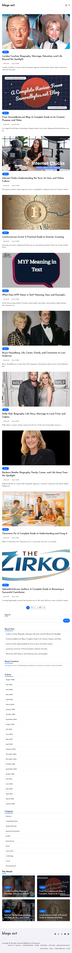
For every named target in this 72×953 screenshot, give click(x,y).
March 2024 (10, 799)
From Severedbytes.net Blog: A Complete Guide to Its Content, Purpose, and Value (33, 639)
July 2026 (9, 684)
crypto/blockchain (12, 821)
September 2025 (11, 719)
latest (5, 52)
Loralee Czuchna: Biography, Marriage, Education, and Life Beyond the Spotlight (33, 634)
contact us (11, 945)
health (8, 836)
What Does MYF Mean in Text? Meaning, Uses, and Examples (33, 295)
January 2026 (10, 709)
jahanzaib (6, 63)
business (8, 816)
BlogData (26, 943)
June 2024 (9, 784)
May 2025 (9, 739)
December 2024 (11, 754)
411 (40, 607)
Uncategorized (11, 866)
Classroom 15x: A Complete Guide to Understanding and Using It (34, 533)
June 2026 (9, 689)
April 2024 (9, 794)
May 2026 (9, 694)
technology (9, 856)
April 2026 (9, 699)
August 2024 (10, 774)
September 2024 (11, 769)
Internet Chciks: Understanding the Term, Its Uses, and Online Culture (29, 644)
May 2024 (9, 789)
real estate (9, 851)
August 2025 (10, 724)
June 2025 (9, 734)
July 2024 (9, 779)
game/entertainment (13, 831)
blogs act (8, 5)
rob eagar (8, 665)
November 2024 (11, 759)
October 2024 (10, 764)
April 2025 (9, 744)
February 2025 (11, 749)
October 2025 (10, 714)
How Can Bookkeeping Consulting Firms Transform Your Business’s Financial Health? (38, 665)
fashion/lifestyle (11, 826)
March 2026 (10, 704)
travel (8, 861)
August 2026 (10, 679)
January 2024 (10, 804)
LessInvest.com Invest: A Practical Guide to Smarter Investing (33, 237)
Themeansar (36, 943)
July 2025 (9, 729)
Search (7, 615)
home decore (10, 841)
